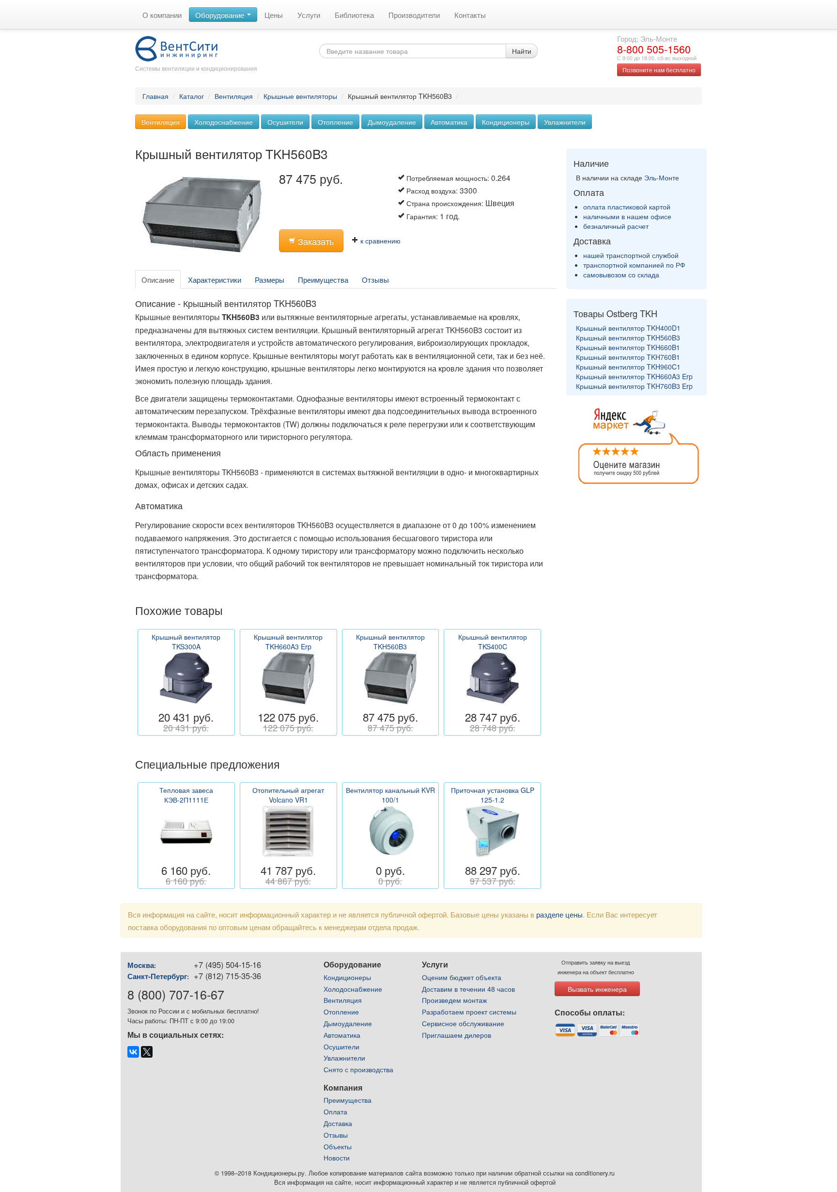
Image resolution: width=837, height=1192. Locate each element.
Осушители (285, 122)
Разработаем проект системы (469, 1011)
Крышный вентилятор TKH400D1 (628, 328)
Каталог (191, 96)
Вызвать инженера (597, 989)
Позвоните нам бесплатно (659, 69)
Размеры (269, 279)
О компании (162, 14)
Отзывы (375, 279)
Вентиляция (234, 96)
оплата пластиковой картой (626, 206)
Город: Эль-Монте (647, 38)
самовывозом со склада (621, 274)
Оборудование (220, 14)
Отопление (335, 122)
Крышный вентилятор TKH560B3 (628, 337)
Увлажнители (565, 122)
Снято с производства (358, 1069)
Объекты (338, 1146)
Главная (155, 96)
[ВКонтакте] (133, 1052)
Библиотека (354, 14)
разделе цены (559, 914)
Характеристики (214, 279)
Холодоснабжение (223, 122)
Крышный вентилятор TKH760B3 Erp (634, 386)
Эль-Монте (661, 177)
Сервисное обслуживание (463, 1023)
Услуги (308, 14)
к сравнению (379, 240)
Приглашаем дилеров (456, 1035)
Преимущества (323, 279)
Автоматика (449, 122)
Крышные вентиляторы (300, 96)
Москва (140, 965)
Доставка (338, 1123)
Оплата (335, 1111)
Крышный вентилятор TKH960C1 (628, 366)
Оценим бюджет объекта (461, 977)
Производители (414, 14)
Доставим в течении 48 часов (468, 989)
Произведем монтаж (454, 1000)
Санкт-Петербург (157, 976)
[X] (147, 1052)
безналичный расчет (616, 226)
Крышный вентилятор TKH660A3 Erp (634, 376)
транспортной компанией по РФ (634, 265)
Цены (273, 14)
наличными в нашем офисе (627, 216)
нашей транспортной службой (631, 255)
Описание (157, 279)
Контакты (470, 14)
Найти (521, 51)
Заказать (314, 241)
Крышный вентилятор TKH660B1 (628, 347)
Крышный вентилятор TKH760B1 (628, 357)
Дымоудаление (392, 122)
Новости (337, 1157)
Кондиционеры (505, 122)
